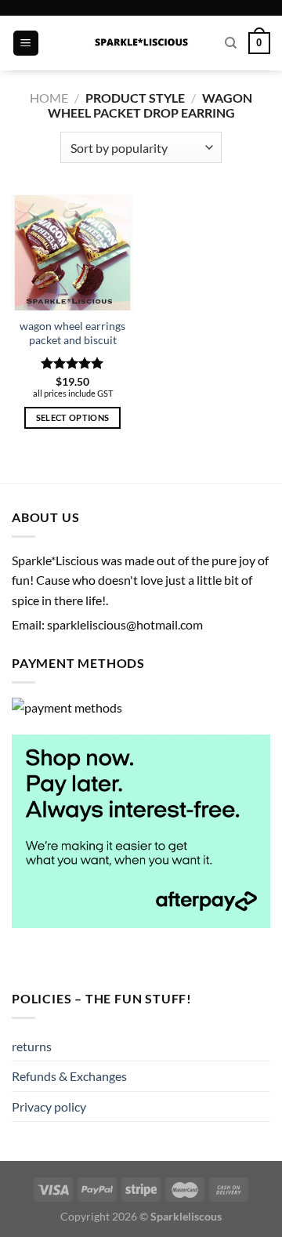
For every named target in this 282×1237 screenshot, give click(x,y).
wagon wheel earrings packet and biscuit (72, 333)
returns (32, 1046)
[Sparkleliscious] (141, 43)
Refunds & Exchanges (69, 1075)
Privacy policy (49, 1106)
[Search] (231, 43)
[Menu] (25, 43)
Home (49, 97)
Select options (73, 417)
